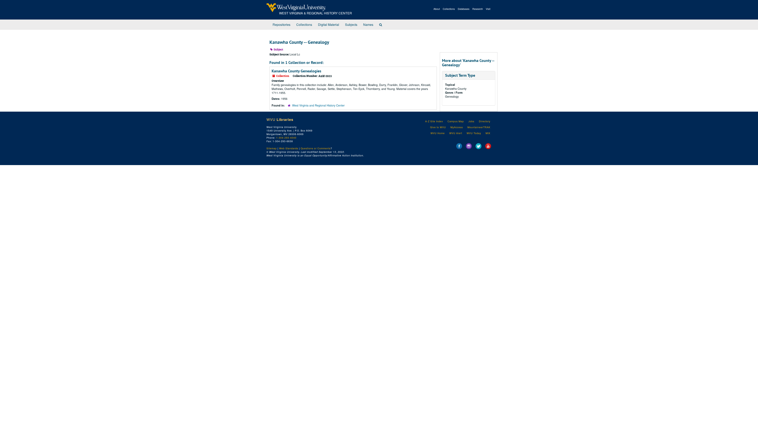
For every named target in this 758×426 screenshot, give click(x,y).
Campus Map (455, 121)
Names (368, 24)
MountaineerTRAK (478, 127)
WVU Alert (455, 133)
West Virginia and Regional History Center (318, 105)
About (436, 8)
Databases (463, 8)
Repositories (281, 24)
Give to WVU (438, 127)
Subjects (351, 24)
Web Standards (288, 148)
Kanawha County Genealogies (296, 71)
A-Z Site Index (434, 121)
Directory (484, 121)
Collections (449, 8)
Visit (488, 8)
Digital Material (328, 24)
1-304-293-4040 (286, 137)
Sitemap (271, 148)
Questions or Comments (316, 148)
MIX (488, 133)
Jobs (471, 121)
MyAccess (456, 127)
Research (477, 8)
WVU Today (474, 133)
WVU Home (438, 133)
